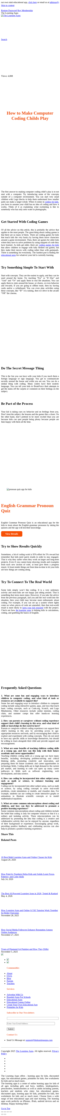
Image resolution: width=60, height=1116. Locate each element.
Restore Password (9, 10)
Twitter (31, 33)
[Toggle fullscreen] (8, 1111)
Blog (9, 978)
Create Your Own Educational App (22, 1005)
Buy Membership (25, 10)
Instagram (12, 33)
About (9, 973)
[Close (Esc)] (2, 1111)
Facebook (40, 33)
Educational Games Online (18, 1002)
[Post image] (8, 855)
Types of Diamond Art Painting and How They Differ (25, 949)
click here (27, 2)
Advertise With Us (15, 994)
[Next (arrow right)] (5, 1114)
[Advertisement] (30, 158)
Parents (10, 981)
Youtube (22, 33)
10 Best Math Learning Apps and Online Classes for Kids (26, 857)
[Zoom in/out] (10, 1111)
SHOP (32, 27)
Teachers (11, 983)
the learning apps (23, 610)
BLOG (22, 27)
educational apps (8, 255)
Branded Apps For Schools (19, 997)
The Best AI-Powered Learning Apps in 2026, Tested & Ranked (29, 893)
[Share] (5, 1111)
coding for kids (51, 202)
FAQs (9, 976)
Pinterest (44, 27)
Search (49, 33)
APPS (10, 22)
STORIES (51, 22)
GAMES (38, 22)
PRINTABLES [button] (24, 22)
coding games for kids (49, 245)
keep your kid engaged (32, 608)
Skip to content (7, 5)
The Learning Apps (24, 1051)
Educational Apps (14, 999)
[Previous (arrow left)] (2, 1114)
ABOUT (11, 27)
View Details (11, 534)
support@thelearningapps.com (39, 1040)
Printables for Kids (15, 1007)
